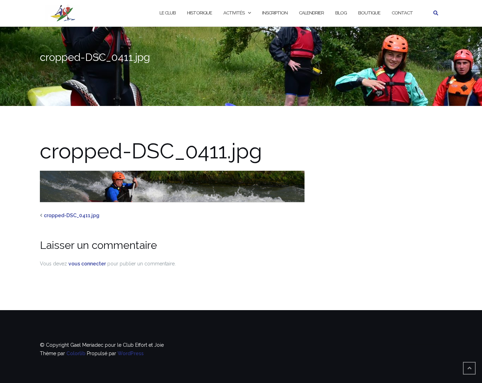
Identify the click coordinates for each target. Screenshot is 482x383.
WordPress (131, 353)
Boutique (369, 12)
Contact (402, 12)
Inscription (275, 12)
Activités (234, 12)
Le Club (167, 12)
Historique (199, 12)
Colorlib (75, 353)
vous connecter (87, 263)
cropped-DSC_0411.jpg (72, 215)
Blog (341, 12)
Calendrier (311, 12)
